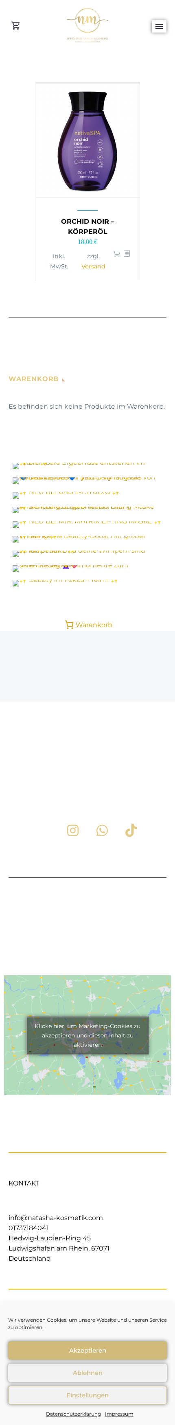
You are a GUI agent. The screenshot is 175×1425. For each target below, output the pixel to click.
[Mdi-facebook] (44, 830)
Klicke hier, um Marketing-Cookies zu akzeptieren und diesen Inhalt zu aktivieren (87, 1035)
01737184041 (29, 1228)
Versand (93, 266)
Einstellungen (87, 1395)
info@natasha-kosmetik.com (56, 1218)
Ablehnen (88, 1373)
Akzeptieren (87, 1350)
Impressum (119, 1414)
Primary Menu (159, 26)
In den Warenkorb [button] (117, 261)
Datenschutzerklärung (73, 1414)
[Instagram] (73, 830)
